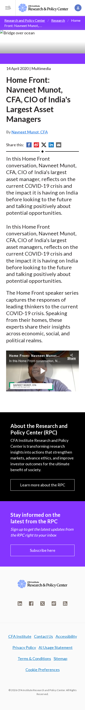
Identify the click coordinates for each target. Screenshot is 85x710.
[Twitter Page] (42, 603)
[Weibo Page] (54, 603)
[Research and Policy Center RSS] (65, 603)
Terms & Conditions (34, 658)
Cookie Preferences (43, 669)
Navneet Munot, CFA (29, 132)
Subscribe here (42, 550)
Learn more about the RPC (42, 484)
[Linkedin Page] (20, 603)
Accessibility (66, 636)
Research (58, 20)
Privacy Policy (24, 647)
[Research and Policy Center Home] (43, 8)
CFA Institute (19, 636)
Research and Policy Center (24, 20)
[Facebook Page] (31, 603)
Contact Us (43, 636)
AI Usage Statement (56, 647)
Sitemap (60, 658)
